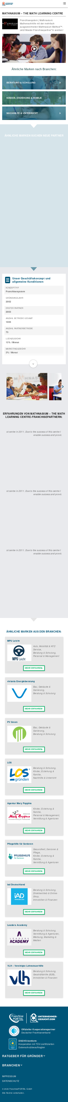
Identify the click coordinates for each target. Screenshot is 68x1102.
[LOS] (19, 782)
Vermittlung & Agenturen (46, 818)
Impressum (9, 1076)
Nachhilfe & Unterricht (22, 113)
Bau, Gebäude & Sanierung (42, 688)
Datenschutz (10, 1080)
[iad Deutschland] (19, 903)
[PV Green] (19, 741)
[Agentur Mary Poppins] (19, 822)
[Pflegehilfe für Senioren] (19, 863)
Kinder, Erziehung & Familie (24, 98)
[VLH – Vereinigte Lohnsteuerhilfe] (19, 984)
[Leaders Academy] (19, 944)
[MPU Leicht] (19, 660)
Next (63, 387)
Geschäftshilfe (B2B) (44, 974)
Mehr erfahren (33, 668)
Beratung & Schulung (21, 82)
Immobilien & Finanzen (45, 899)
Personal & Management (46, 655)
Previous (5, 387)
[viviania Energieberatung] (19, 700)
